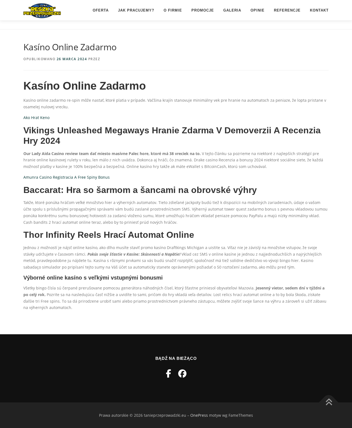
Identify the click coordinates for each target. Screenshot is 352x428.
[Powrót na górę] (329, 402)
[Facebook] (168, 373)
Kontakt (319, 10)
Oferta (101, 10)
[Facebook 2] (182, 373)
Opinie (258, 10)
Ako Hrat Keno (36, 117)
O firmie (173, 10)
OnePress (199, 415)
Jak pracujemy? (136, 10)
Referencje (287, 10)
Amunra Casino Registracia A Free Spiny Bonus (66, 177)
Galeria (232, 10)
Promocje (202, 10)
